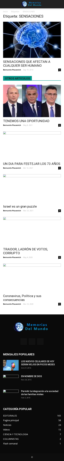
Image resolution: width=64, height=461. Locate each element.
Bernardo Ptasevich (12, 70)
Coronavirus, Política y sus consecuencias (22, 298)
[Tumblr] (32, 341)
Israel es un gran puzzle (20, 206)
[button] (59, 4)
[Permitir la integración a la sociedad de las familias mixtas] (11, 395)
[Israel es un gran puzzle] (32, 188)
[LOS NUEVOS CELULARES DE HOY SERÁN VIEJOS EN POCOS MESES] (11, 365)
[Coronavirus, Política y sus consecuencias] (32, 278)
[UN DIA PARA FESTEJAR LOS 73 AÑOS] (32, 145)
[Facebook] (24, 341)
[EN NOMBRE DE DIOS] (11, 380)
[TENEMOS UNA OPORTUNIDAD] (32, 101)
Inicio (5, 11)
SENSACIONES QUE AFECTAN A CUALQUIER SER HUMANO (26, 63)
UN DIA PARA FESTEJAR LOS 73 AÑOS (31, 164)
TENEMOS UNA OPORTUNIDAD (26, 121)
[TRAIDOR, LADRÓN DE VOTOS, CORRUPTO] (32, 231)
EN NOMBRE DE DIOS (31, 376)
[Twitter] (40, 341)
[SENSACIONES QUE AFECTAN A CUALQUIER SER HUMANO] (32, 40)
